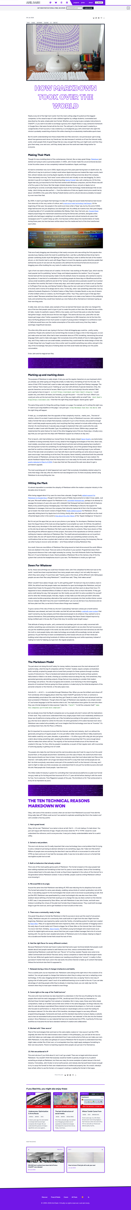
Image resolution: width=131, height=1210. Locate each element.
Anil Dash (33, 2)
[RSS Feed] (88, 1197)
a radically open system (90, 611)
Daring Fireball (70, 180)
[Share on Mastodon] (96, 18)
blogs (33, 22)
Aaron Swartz (86, 439)
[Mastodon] (50, 3)
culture (46, 22)
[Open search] (99, 2)
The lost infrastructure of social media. (64, 1112)
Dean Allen (34, 924)
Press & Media (55, 1197)
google (31, 1116)
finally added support (74, 511)
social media (70, 1116)
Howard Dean (93, 211)
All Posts (74, 1197)
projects (76, 2)
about (91, 2)
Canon (66, 1197)
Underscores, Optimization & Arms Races (38, 1112)
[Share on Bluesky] (93, 18)
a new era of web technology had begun (77, 203)
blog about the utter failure (65, 516)
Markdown (95, 159)
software (39, 22)
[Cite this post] (101, 18)
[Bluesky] (56, 3)
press (83, 2)
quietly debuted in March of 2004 (40, 462)
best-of (55, 22)
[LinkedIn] (67, 3)
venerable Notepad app (75, 500)
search (37, 1116)
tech (28, 22)
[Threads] (61, 3)
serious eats (95, 1114)
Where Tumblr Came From (92, 1111)
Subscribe (88, 8)
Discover (44, 1197)
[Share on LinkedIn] (98, 18)
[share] (104, 18)
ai (50, 22)
